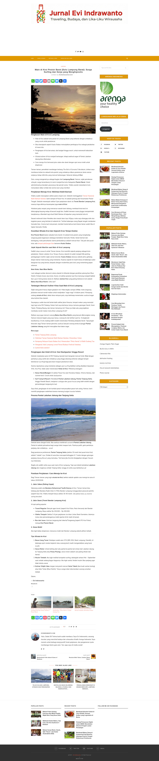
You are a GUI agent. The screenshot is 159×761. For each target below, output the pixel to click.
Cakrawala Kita (105, 354)
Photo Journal (104, 373)
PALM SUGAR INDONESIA (109, 368)
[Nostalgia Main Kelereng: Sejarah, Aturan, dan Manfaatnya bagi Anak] (63, 676)
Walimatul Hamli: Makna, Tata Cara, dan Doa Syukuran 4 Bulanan (119, 245)
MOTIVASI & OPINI (53, 58)
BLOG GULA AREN (107, 349)
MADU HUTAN (105, 363)
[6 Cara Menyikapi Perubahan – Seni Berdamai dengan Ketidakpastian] (105, 316)
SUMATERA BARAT (42, 348)
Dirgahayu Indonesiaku (118, 294)
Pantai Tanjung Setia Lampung (45, 335)
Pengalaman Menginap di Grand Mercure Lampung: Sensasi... (85, 686)
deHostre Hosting (106, 358)
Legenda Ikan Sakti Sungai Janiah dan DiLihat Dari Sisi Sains (119, 286)
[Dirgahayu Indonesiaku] (105, 296)
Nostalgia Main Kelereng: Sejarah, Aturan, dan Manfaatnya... (63, 686)
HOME (32, 58)
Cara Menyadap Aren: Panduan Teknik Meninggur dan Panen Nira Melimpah (118, 306)
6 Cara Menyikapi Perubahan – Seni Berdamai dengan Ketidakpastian (117, 316)
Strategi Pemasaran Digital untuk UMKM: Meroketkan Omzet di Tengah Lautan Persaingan (118, 180)
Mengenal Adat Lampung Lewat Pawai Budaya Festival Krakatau (58, 345)
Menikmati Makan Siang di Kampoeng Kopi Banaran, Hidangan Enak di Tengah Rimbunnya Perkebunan (119, 192)
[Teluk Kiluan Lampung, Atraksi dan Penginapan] (41, 676)
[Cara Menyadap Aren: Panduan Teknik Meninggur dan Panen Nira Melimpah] (105, 305)
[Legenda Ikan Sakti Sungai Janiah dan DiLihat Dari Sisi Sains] (105, 287)
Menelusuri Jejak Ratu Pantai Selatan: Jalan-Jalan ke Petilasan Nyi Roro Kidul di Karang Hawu (118, 265)
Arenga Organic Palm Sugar (109, 344)
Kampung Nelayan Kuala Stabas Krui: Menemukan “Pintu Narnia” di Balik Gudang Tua (64, 341)
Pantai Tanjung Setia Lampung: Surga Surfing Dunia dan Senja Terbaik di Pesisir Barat (41, 610)
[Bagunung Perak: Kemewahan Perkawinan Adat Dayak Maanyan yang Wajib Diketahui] (105, 277)
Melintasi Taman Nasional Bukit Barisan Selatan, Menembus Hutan (58, 338)
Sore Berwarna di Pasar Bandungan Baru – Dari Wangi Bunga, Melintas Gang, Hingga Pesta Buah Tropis (119, 216)
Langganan (106, 129)
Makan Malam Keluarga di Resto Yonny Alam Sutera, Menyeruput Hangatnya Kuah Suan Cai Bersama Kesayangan (119, 203)
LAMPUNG (63, 66)
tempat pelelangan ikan (46, 243)
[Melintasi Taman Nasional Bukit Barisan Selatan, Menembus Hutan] (85, 602)
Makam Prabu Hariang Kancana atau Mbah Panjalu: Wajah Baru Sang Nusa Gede (119, 236)
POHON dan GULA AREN (66, 58)
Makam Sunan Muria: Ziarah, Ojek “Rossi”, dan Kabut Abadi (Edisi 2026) (119, 254)
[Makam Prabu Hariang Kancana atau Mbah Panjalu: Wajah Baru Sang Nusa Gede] (105, 235)
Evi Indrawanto (77, 755)
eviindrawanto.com (66, 75)
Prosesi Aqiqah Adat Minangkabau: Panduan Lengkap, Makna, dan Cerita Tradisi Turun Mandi (119, 327)
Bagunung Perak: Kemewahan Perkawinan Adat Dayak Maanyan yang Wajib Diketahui (119, 277)
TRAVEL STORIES (41, 58)
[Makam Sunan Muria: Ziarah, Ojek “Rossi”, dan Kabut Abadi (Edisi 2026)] (105, 255)
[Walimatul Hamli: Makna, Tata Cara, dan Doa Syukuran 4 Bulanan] (105, 246)
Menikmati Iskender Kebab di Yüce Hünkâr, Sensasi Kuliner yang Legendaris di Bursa (118, 169)
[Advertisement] (79, 37)
